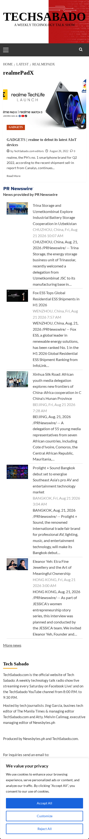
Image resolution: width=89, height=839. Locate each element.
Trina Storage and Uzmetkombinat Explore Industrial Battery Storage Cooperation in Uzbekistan (55, 214)
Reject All (44, 829)
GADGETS (16, 127)
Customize (44, 816)
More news (12, 645)
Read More (13, 176)
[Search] (81, 49)
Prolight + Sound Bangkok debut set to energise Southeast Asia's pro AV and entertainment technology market (56, 479)
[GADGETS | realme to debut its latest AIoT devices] (44, 105)
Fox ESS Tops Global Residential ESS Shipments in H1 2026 (56, 298)
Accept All (44, 803)
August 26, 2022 (58, 151)
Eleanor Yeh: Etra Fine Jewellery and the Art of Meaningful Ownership (52, 567)
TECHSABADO (44, 16)
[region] (44, 798)
